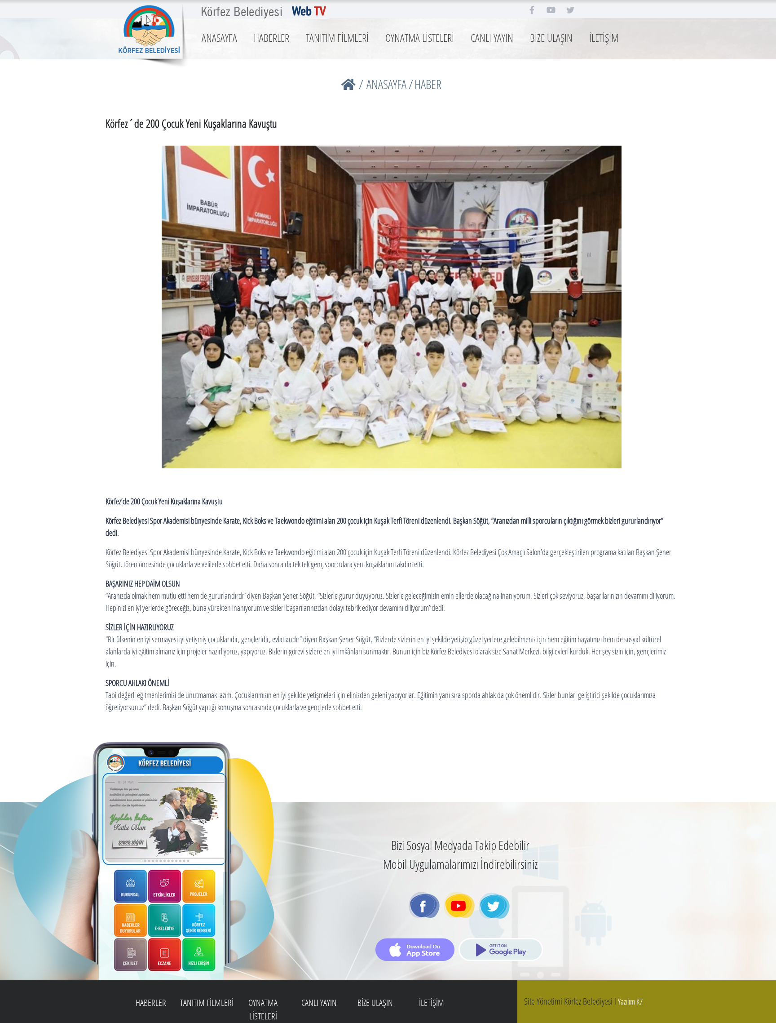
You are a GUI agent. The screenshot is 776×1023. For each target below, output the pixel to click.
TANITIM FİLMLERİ (337, 37)
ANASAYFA (219, 37)
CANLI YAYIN (492, 37)
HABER (427, 84)
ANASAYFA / (389, 84)
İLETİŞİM (603, 37)
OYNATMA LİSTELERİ (419, 37)
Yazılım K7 (630, 1001)
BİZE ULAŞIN (551, 37)
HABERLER (271, 37)
